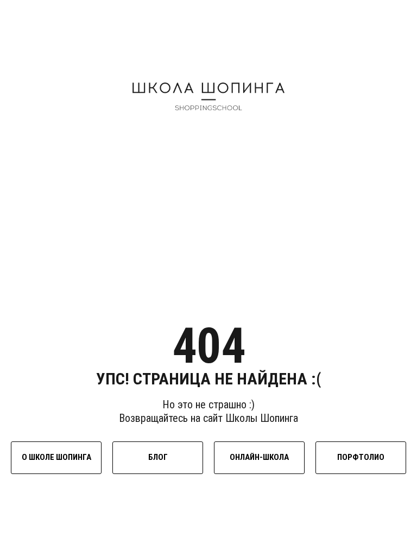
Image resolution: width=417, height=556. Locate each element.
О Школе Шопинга (56, 457)
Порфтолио (360, 457)
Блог (158, 457)
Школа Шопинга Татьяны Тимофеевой (208, 96)
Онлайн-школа (259, 457)
